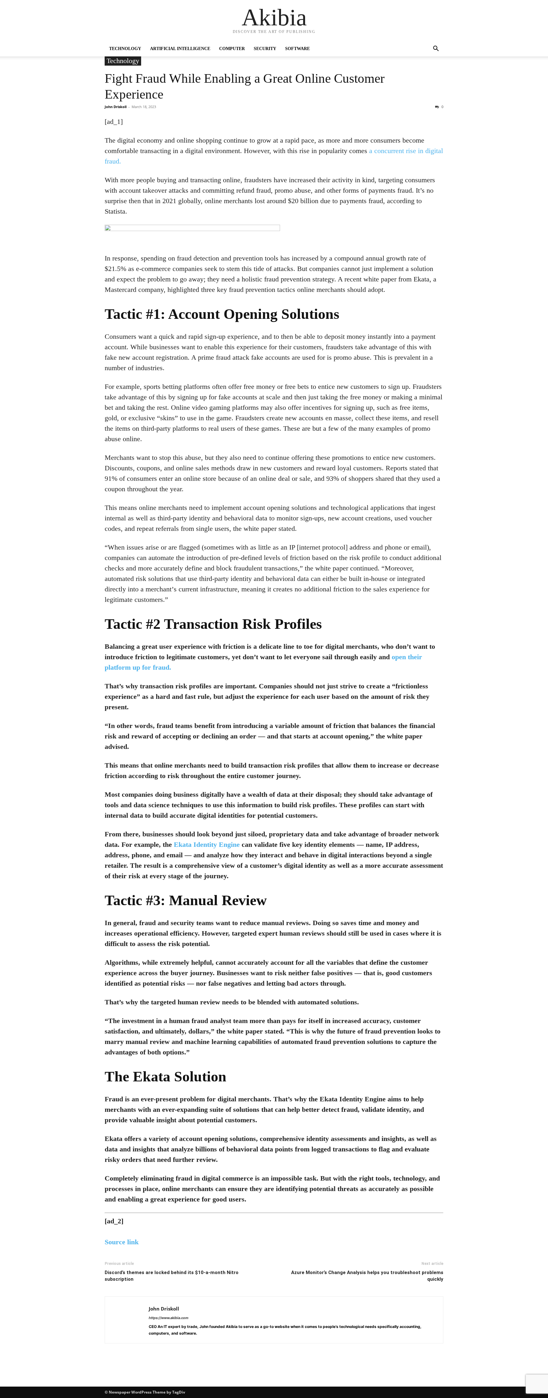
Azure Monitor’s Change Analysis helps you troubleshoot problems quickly (367, 1276)
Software (297, 48)
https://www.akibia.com (168, 1318)
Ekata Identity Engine (207, 844)
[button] (435, 49)
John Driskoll (116, 106)
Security (265, 48)
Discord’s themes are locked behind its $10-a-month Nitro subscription (171, 1276)
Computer (232, 48)
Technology (125, 48)
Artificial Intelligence (180, 48)
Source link (122, 1242)
